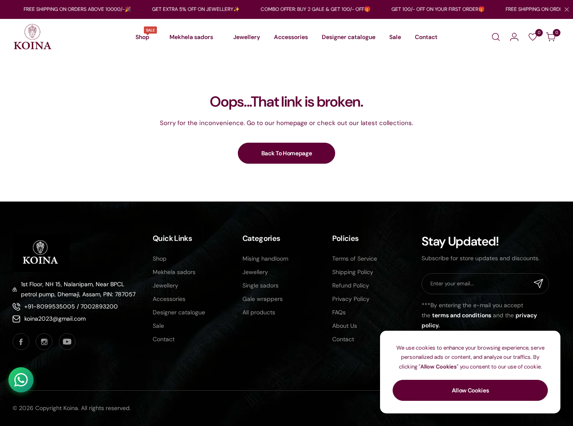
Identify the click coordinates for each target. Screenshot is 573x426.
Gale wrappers (262, 299)
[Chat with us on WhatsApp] (21, 379)
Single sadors (260, 285)
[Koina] (33, 37)
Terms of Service (354, 258)
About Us (344, 325)
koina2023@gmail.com (55, 318)
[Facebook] (21, 341)
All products (258, 312)
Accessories (169, 299)
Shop (160, 258)
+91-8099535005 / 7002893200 (71, 306)
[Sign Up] (538, 283)
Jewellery (165, 285)
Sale (158, 325)
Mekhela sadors (174, 272)
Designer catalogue (179, 312)
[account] (514, 37)
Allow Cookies (470, 390)
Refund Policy (350, 285)
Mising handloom (265, 258)
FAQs (339, 312)
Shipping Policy (352, 272)
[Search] (496, 37)
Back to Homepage (286, 153)
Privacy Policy (351, 299)
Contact (164, 339)
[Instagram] (44, 341)
